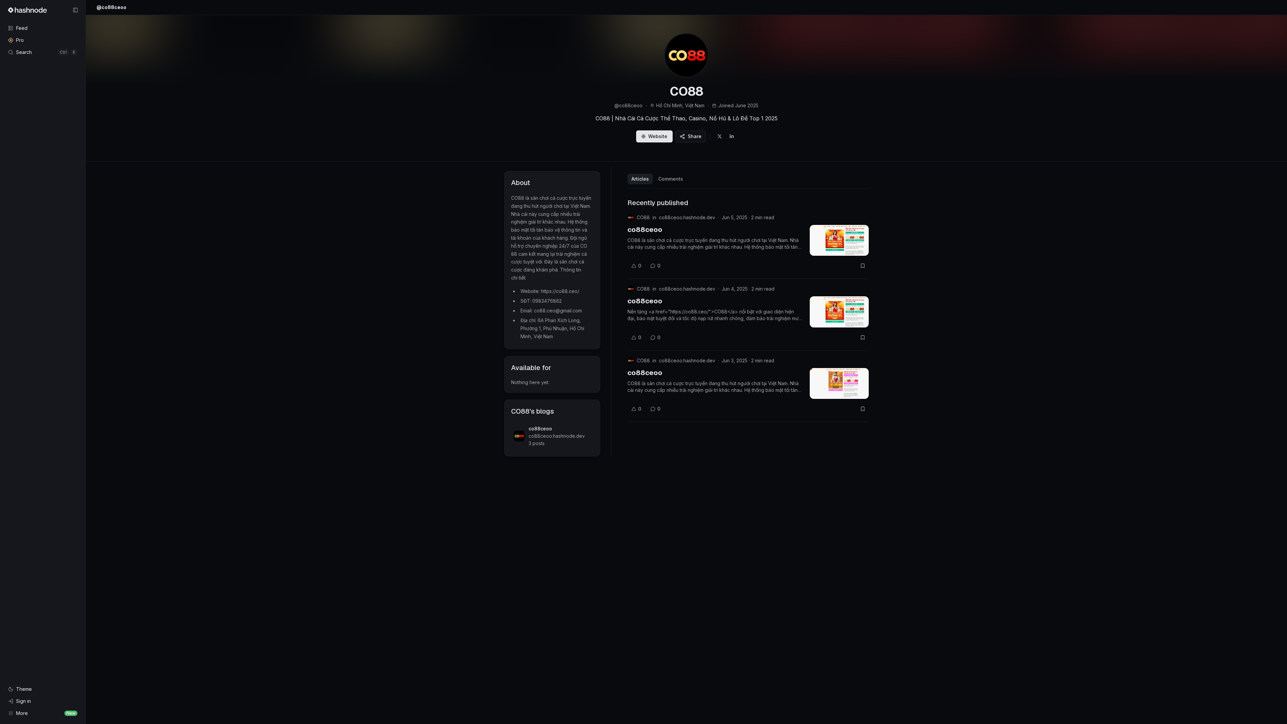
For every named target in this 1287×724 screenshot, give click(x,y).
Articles (640, 179)
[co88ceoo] (839, 240)
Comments (670, 179)
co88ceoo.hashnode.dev (687, 217)
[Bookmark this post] (863, 266)
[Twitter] (719, 136)
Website (657, 136)
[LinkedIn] (731, 136)
